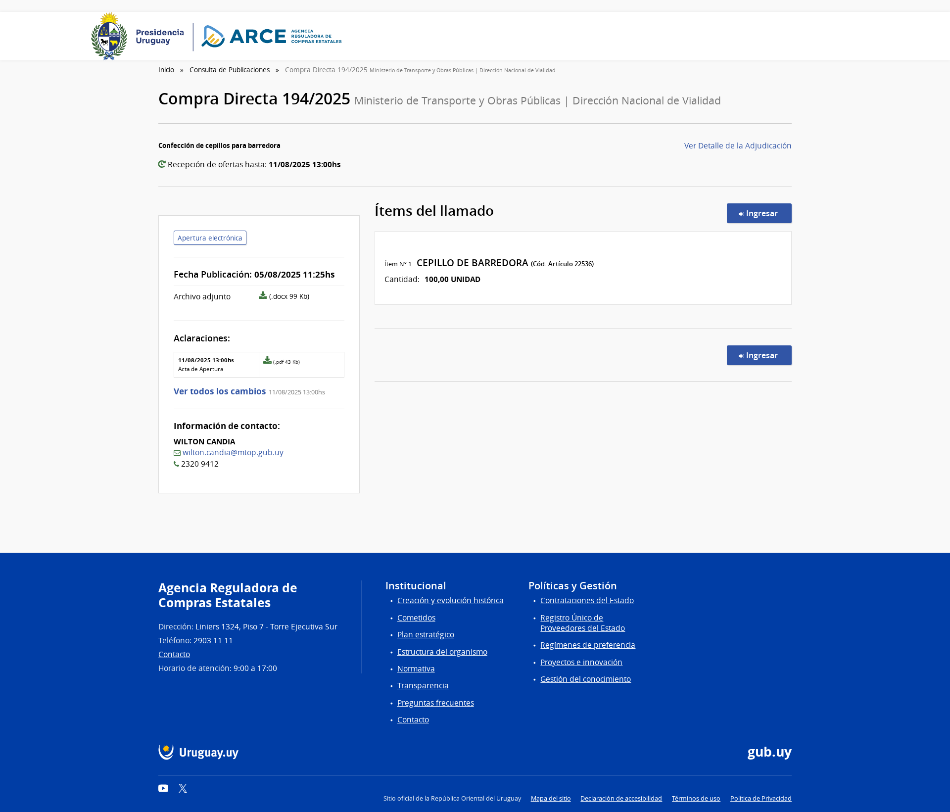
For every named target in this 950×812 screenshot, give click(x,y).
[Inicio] (219, 36)
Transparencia (423, 685)
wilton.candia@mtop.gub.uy (233, 452)
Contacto (174, 654)
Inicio (166, 69)
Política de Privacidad (761, 798)
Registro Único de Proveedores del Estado (582, 623)
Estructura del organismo (442, 652)
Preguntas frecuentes (435, 703)
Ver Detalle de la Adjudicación (738, 146)
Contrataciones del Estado (587, 600)
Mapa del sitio (551, 798)
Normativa (416, 669)
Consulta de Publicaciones (230, 69)
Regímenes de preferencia (587, 645)
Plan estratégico (425, 634)
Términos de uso (696, 798)
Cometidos (416, 618)
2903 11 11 (213, 640)
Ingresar (768, 213)
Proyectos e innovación (581, 662)
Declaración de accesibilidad (621, 798)
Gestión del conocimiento (585, 679)
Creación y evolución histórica (450, 600)
